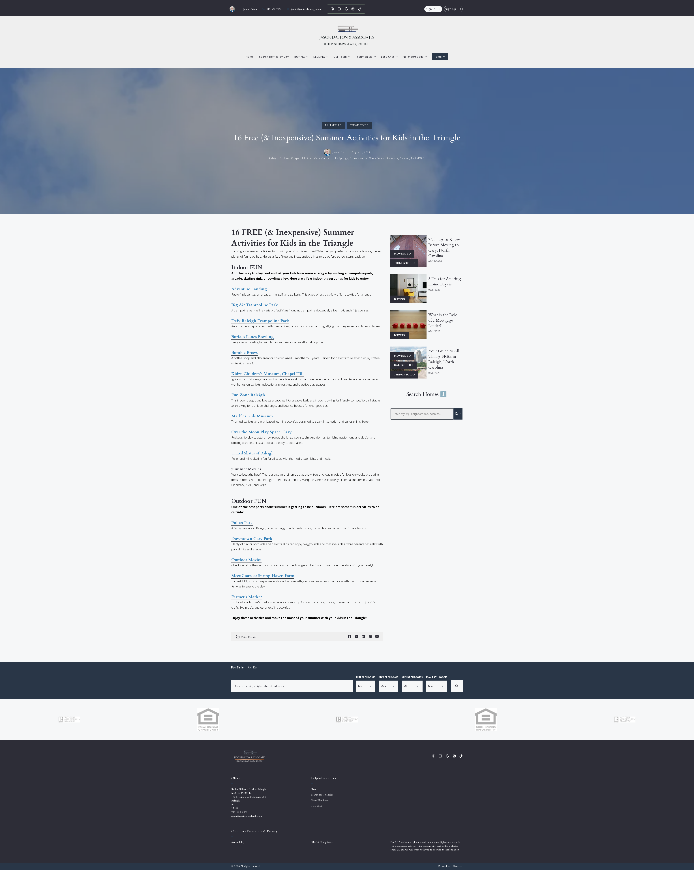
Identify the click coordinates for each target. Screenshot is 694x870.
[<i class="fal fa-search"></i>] (457, 414)
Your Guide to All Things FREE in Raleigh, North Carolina (443, 359)
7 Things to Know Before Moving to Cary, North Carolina (444, 247)
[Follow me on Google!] (346, 9)
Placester (458, 866)
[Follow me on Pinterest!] (353, 9)
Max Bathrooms (436, 677)
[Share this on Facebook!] (349, 636)
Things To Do (359, 125)
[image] (408, 288)
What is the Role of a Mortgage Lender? (442, 320)
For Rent (253, 667)
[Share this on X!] (356, 636)
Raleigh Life (333, 125)
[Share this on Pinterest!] (370, 636)
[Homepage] (347, 36)
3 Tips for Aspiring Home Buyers (444, 281)
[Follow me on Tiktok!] (359, 9)
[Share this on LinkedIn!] (363, 636)
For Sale (237, 667)
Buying (399, 299)
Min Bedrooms (365, 677)
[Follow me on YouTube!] (339, 9)
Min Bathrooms (412, 677)
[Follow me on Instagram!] (332, 9)
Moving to (402, 253)
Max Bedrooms (388, 677)
